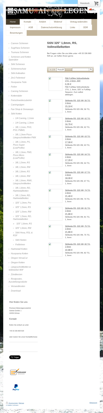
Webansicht (93, 402)
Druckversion (13, 403)
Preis (60, 70)
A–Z (51, 70)
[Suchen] (91, 69)
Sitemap (21, 403)
